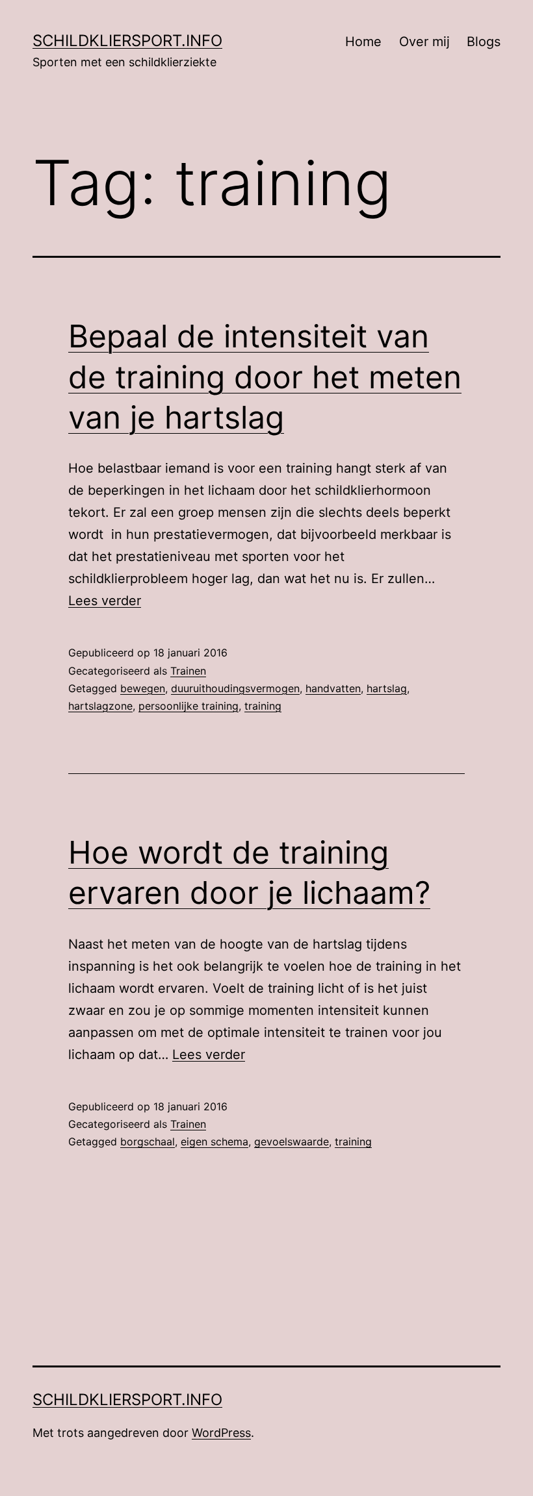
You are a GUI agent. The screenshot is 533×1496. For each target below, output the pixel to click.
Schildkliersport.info (127, 40)
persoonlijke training (188, 705)
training (262, 705)
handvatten (333, 688)
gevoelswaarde (291, 1141)
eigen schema (214, 1141)
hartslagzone (100, 705)
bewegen (142, 688)
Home (363, 41)
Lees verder (104, 600)
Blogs (483, 41)
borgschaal (147, 1141)
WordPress (221, 1433)
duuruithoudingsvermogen (235, 688)
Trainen (188, 670)
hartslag (387, 688)
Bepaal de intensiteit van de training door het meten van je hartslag (265, 376)
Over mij (424, 41)
